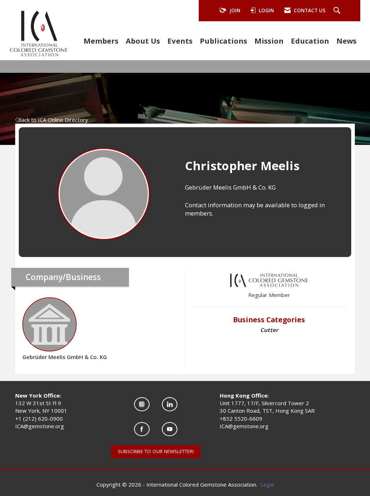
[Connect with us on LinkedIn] (169, 404)
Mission (269, 41)
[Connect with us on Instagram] (142, 404)
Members (101, 41)
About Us (143, 41)
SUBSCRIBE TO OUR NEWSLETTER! (156, 451)
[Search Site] (338, 11)
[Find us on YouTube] (169, 429)
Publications (223, 41)
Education (310, 41)
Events (180, 41)
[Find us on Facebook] (142, 429)
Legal (267, 484)
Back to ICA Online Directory (53, 119)
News (346, 41)
